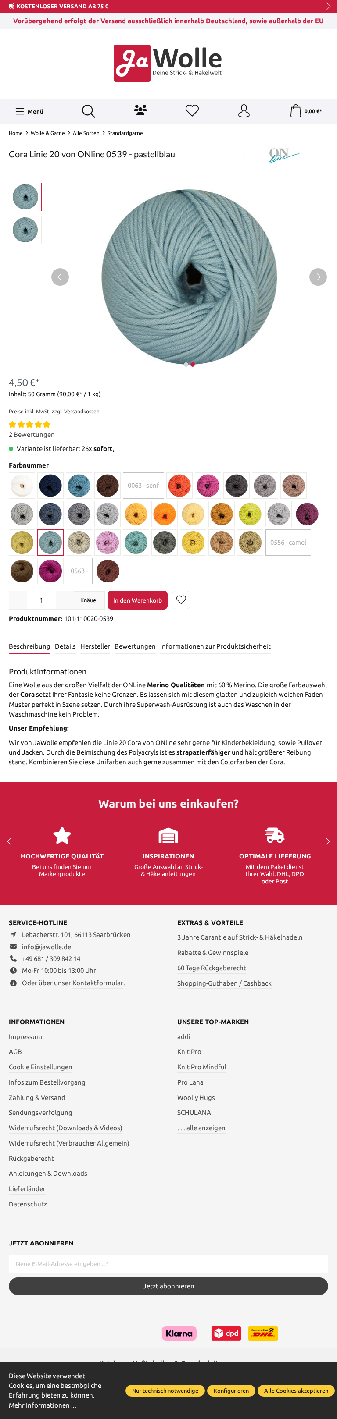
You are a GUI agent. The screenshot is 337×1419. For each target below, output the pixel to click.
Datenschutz (28, 1204)
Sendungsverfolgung (40, 1112)
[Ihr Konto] (244, 111)
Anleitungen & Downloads (48, 1173)
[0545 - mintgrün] (136, 542)
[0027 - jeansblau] (79, 485)
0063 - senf (143, 485)
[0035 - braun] (107, 485)
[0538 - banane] (22, 542)
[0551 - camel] (221, 542)
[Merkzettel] (192, 111)
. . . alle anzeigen (201, 1128)
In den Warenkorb (137, 600)
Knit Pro (189, 1051)
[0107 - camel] (293, 485)
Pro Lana (190, 1082)
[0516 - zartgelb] (193, 514)
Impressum (25, 1036)
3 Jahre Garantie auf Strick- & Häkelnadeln (240, 937)
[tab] (29, 646)
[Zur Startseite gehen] (168, 63)
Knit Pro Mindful (201, 1067)
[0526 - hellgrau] (278, 514)
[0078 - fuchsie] (208, 485)
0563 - (79, 571)
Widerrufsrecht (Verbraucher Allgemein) (69, 1143)
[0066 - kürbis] (179, 485)
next (326, 6)
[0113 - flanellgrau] (79, 514)
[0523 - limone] (250, 514)
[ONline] (284, 155)
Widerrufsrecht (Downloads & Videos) (65, 1128)
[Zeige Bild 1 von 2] (186, 364)
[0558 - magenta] (50, 571)
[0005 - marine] (50, 485)
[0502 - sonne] (136, 514)
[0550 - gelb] (193, 542)
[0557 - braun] (22, 571)
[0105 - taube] (265, 485)
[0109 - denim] (50, 514)
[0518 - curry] (221, 514)
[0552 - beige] (250, 542)
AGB (15, 1051)
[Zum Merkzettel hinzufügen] (181, 600)
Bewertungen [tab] (135, 646)
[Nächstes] (318, 277)
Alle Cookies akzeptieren (296, 1390)
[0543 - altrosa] (107, 542)
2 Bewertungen (32, 434)
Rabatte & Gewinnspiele (212, 952)
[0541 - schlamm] (79, 542)
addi (183, 1036)
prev (13, 6)
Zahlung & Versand (37, 1097)
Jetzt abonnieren (168, 1286)
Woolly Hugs (196, 1097)
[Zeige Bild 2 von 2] (192, 364)
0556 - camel (288, 542)
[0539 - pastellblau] (50, 542)
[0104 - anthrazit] (236, 485)
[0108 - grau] (22, 514)
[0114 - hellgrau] (107, 514)
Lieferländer (27, 1188)
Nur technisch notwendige (165, 1390)
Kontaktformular (97, 982)
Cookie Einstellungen (40, 1067)
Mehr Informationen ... (42, 1405)
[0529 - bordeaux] (307, 514)
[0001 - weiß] (22, 485)
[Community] (140, 110)
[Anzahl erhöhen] (65, 600)
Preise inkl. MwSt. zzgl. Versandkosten (54, 411)
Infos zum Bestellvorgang (47, 1082)
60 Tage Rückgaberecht (211, 968)
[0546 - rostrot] (108, 571)
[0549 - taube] (164, 542)
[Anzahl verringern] (18, 600)
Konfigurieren (231, 1390)
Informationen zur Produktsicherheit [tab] (215, 646)
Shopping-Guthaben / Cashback (224, 983)
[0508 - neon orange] (164, 514)
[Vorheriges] (60, 277)
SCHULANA (194, 1112)
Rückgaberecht (31, 1158)
